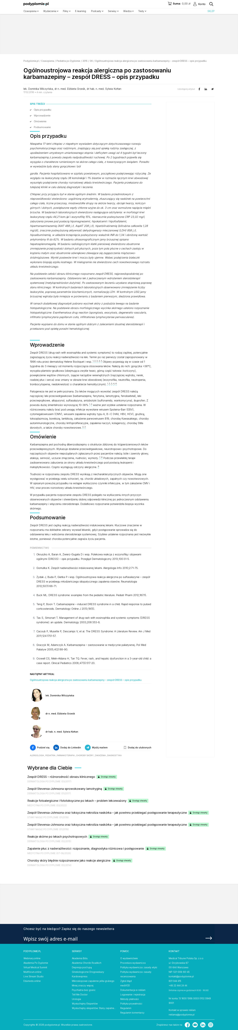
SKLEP (211, 11)
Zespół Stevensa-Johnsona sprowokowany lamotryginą (64, 788)
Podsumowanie (42, 127)
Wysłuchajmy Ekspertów (85, 1003)
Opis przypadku (42, 109)
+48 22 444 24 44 (178, 985)
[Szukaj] (211, 4)
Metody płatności (129, 999)
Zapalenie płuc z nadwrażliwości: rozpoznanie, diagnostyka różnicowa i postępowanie (85, 848)
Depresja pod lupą (82, 967)
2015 (85, 60)
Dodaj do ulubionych (139, 747)
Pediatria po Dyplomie (68, 60)
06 (91, 60)
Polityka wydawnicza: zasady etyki (138, 967)
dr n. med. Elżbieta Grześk (70, 88)
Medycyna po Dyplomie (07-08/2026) (49, 853)
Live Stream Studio (33, 976)
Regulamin (125, 1008)
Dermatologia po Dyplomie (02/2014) (49, 865)
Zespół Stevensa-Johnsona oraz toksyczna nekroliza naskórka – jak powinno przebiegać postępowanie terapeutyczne (107, 812)
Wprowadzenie (42, 115)
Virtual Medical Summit (35, 967)
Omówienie (40, 121)
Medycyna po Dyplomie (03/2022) (47, 805)
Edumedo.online (32, 981)
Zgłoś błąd (126, 981)
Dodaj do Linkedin (70, 747)
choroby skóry (84, 755)
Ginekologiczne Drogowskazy (88, 972)
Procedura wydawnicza (133, 962)
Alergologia (37, 755)
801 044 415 (175, 981)
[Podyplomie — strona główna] (36, 4)
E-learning (80, 11)
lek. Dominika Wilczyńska (38, 88)
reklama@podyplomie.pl (181, 1014)
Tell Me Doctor (80, 994)
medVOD (125, 985)
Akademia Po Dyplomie (35, 962)
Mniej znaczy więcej (82, 985)
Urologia (76, 999)
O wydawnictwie (129, 958)
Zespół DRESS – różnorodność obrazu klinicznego (61, 776)
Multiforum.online (32, 972)
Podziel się (43, 747)
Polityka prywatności (131, 1003)
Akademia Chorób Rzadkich (86, 962)
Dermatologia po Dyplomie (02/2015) (49, 841)
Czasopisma (47, 60)
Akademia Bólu (80, 958)
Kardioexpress (79, 976)
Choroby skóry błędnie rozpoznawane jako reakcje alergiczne (68, 860)
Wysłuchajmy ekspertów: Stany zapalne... (94, 1008)
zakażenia (100, 755)
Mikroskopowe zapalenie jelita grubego (93, 981)
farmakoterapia (66, 755)
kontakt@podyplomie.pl (181, 976)
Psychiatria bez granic (84, 990)
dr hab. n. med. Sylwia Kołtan (104, 88)
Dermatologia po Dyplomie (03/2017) (49, 781)
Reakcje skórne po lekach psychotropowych (57, 836)
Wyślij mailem (100, 747)
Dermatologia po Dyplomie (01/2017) (49, 793)
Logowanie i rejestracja (132, 994)
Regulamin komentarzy (132, 1012)
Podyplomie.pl (31, 60)
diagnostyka (114, 755)
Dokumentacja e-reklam (132, 990)
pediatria (50, 755)
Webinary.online (31, 958)
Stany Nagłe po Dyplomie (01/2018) (48, 817)
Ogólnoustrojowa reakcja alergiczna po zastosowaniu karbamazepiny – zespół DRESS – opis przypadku (86, 680)
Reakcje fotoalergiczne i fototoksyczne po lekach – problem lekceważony (76, 800)
